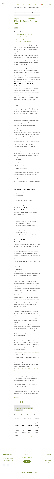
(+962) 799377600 (27, 457)
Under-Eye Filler (29, 408)
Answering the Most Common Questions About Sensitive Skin (30, 427)
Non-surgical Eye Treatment (20, 408)
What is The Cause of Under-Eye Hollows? (24, 34)
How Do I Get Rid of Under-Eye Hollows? (24, 41)
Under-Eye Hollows (18, 410)
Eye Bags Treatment (18, 406)
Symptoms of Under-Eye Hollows (22, 36)
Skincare (21, 12)
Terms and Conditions (47, 460)
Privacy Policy (48, 462)
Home (16, 12)
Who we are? (49, 458)
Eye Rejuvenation (26, 406)
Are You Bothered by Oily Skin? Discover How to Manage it (23, 427)
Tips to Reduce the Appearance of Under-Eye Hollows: (26, 39)
